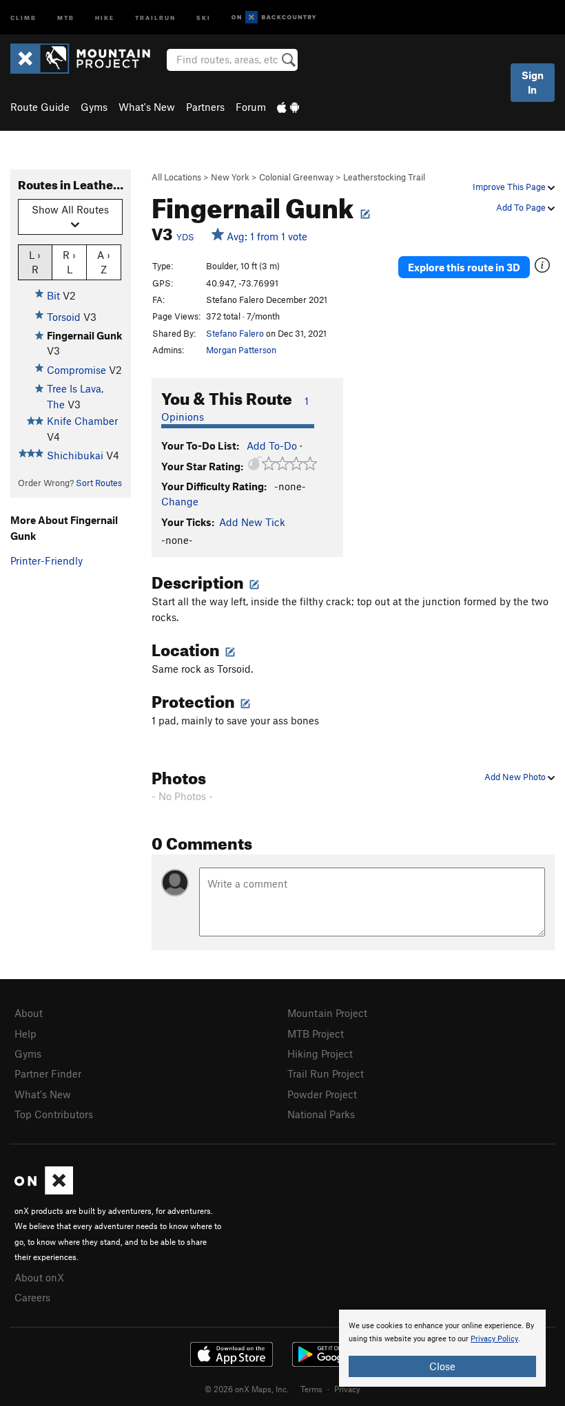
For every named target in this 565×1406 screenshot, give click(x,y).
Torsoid (64, 317)
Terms (311, 1389)
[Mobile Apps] (288, 107)
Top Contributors (53, 1114)
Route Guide (40, 107)
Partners (205, 107)
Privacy (347, 1389)
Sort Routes (99, 482)
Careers (32, 1297)
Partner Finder (47, 1073)
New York (230, 176)
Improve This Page (510, 186)
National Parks (321, 1114)
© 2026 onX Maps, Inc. (247, 1389)
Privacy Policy (494, 1338)
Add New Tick (252, 522)
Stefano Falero (235, 333)
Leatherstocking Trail (384, 176)
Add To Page (522, 207)
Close (442, 1366)
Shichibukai (75, 455)
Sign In (533, 82)
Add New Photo (516, 776)
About (28, 1013)
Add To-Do (272, 445)
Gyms (94, 107)
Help (25, 1033)
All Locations (176, 176)
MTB (65, 16)
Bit (53, 295)
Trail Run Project (325, 1073)
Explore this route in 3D (464, 267)
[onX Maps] (43, 1190)
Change (179, 501)
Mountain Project (327, 1013)
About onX (39, 1277)
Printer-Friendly (46, 560)
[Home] (87, 58)
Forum (251, 107)
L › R (35, 262)
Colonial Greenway (296, 176)
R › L (69, 262)
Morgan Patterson (241, 349)
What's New (147, 107)
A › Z (103, 262)
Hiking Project (320, 1053)
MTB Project (315, 1033)
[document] (442, 1348)
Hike (104, 16)
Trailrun (155, 16)
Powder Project (322, 1094)
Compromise (76, 370)
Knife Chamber (82, 421)
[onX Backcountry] (274, 17)
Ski (203, 16)
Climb (23, 16)
